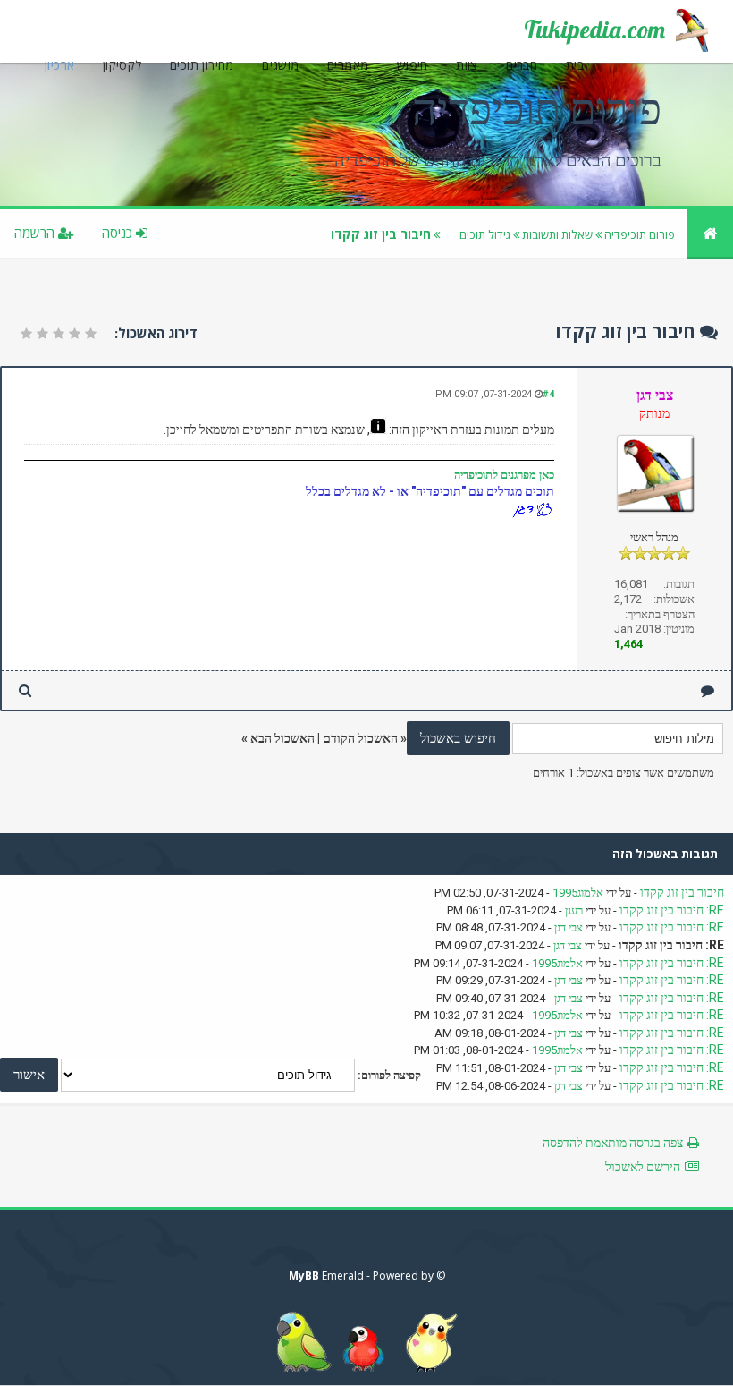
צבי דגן (568, 927)
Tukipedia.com (594, 29)
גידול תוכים (484, 234)
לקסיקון (122, 64)
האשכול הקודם (360, 738)
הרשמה (36, 233)
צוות (467, 64)
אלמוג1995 (577, 892)
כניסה (119, 233)
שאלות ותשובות (557, 234)
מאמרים (347, 64)
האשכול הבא (282, 738)
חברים (521, 64)
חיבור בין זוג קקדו (682, 892)
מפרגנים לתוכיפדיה (495, 474)
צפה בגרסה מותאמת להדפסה (613, 1142)
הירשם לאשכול (642, 1167)
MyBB (304, 1275)
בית (575, 64)
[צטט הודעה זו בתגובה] (707, 690)
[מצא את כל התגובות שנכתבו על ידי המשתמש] (25, 690)
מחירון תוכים (202, 64)
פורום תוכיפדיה (639, 234)
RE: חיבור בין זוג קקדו (671, 910)
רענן (574, 910)
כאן (545, 474)
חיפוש (412, 64)
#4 (548, 394)
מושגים (280, 64)
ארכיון (59, 64)
